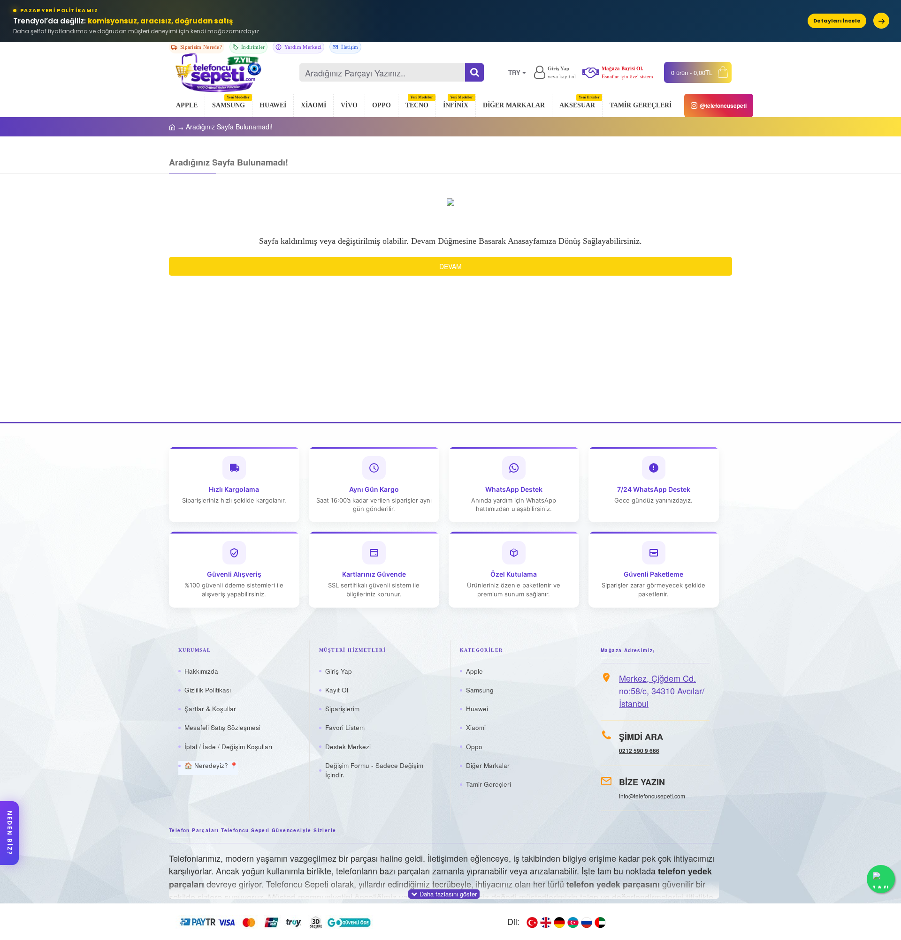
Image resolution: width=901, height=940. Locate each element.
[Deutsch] (559, 921)
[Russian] (586, 921)
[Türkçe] (532, 921)
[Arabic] (600, 921)
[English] (545, 921)
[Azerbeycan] (573, 921)
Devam (450, 266)
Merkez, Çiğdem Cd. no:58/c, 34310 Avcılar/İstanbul (661, 690)
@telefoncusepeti (723, 105)
